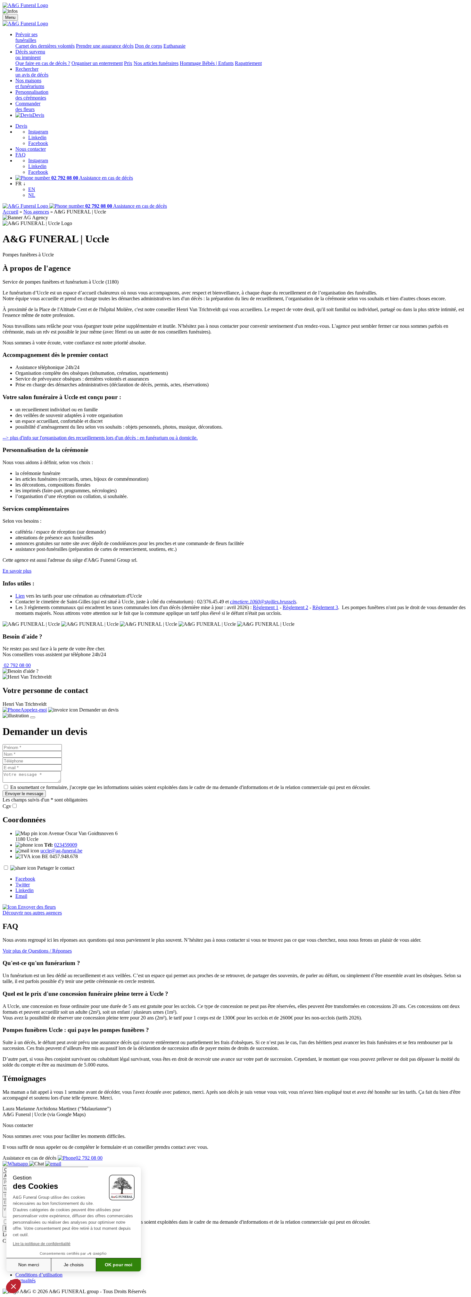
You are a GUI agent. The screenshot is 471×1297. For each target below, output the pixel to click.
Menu (10, 17)
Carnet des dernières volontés (45, 46)
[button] (13, 1286)
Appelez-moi (34, 710)
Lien (20, 596)
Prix (128, 63)
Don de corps (148, 46)
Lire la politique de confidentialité (41, 1244)
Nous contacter (30, 149)
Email (21, 896)
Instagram (38, 131)
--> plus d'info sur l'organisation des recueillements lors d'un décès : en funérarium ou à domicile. (100, 437)
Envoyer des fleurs (36, 907)
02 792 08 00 (17, 665)
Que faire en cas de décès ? (42, 63)
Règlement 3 (325, 607)
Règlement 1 (265, 607)
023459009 (65, 845)
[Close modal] (32, 717)
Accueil (10, 211)
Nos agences (36, 211)
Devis (38, 115)
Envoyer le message (24, 793)
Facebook (38, 143)
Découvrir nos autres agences (32, 912)
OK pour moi (118, 1264)
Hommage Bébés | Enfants (207, 63)
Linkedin (37, 137)
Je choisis (74, 1264)
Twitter (22, 884)
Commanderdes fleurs (27, 106)
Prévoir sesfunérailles (26, 37)
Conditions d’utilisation (38, 1274)
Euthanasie (174, 46)
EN (31, 189)
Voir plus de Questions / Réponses (37, 951)
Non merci (28, 1264)
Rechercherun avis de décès (31, 71)
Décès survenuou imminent (30, 54)
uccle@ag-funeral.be (61, 850)
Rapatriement (248, 63)
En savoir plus (17, 571)
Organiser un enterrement (97, 63)
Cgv (7, 806)
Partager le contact (55, 868)
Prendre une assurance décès (105, 46)
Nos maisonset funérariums (29, 83)
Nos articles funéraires (156, 63)
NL (31, 195)
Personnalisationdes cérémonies (31, 95)
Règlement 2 (295, 607)
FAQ (20, 154)
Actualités (25, 1280)
